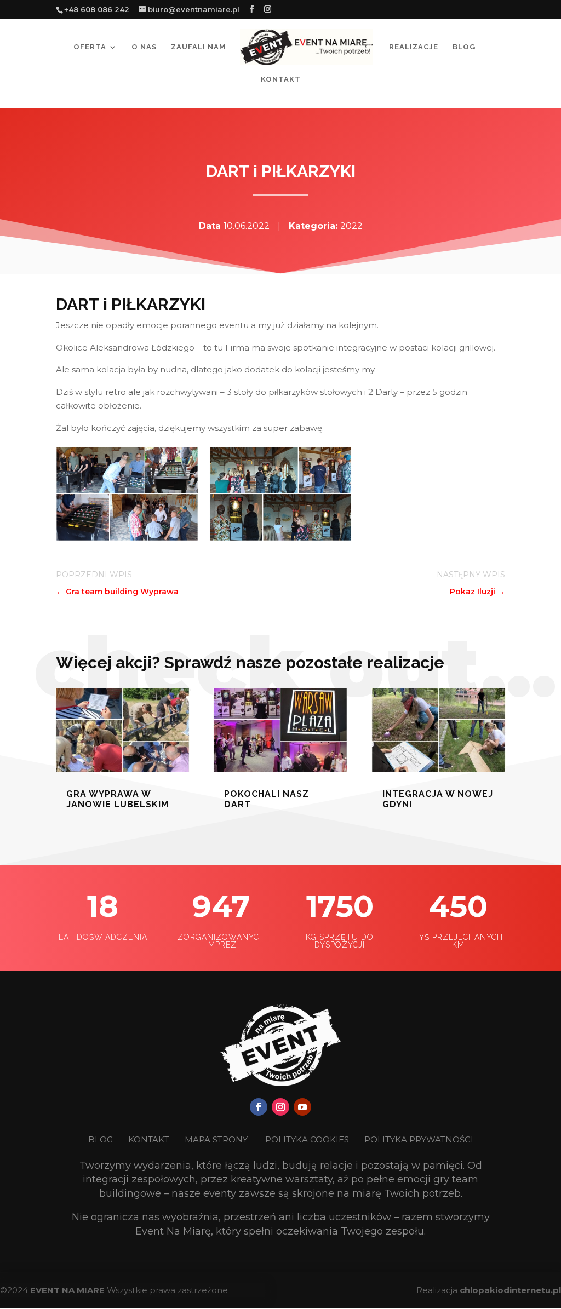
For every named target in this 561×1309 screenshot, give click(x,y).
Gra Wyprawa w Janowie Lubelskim (117, 799)
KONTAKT (149, 1139)
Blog (464, 47)
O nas (144, 47)
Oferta (89, 47)
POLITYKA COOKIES (307, 1139)
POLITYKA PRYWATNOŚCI (418, 1139)
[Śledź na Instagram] (280, 1107)
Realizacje (413, 47)
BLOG (101, 1139)
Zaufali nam (198, 47)
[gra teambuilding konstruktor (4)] (127, 538)
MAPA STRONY (216, 1139)
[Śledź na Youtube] (302, 1107)
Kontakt (281, 79)
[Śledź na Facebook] (258, 1107)
